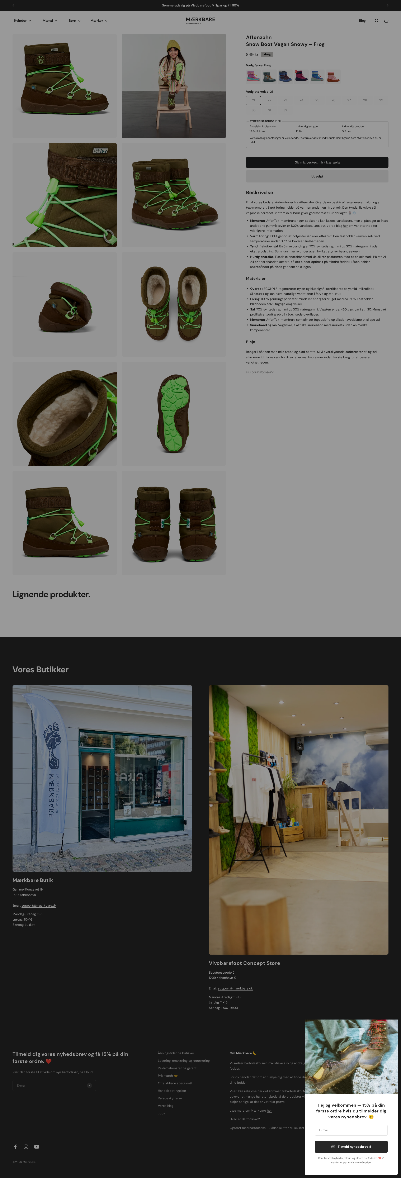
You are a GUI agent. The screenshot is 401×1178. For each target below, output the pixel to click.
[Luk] (389, 1028)
